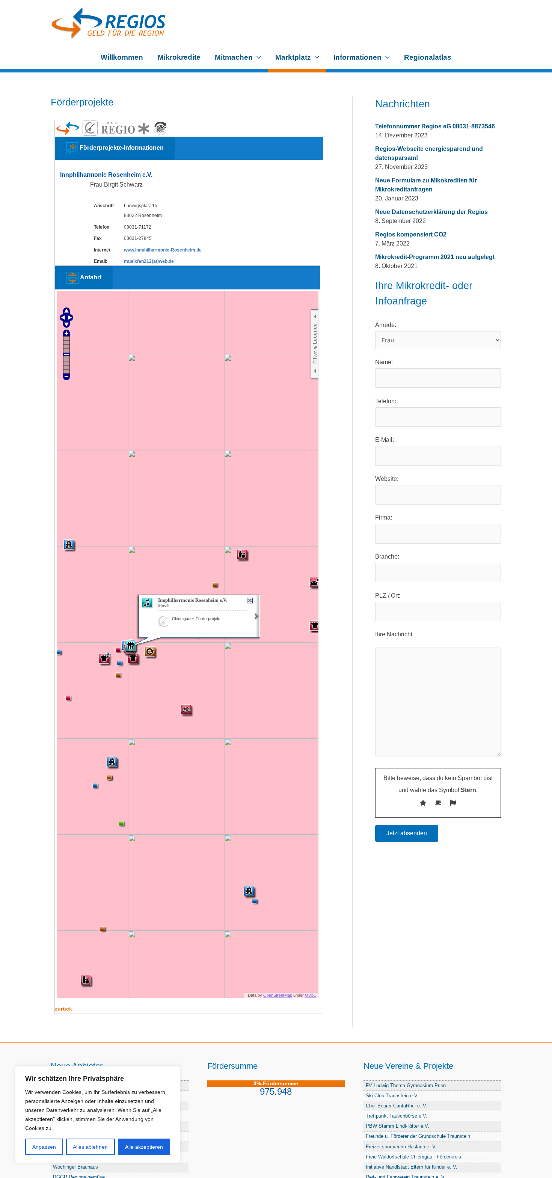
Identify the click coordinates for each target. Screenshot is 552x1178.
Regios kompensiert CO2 (410, 234)
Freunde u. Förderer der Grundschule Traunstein (418, 1136)
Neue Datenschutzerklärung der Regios (431, 212)
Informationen (357, 57)
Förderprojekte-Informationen (121, 148)
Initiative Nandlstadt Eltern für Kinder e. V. (411, 1167)
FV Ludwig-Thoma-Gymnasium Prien (406, 1085)
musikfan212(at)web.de (149, 261)
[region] (97, 1114)
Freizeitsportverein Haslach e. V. (401, 1146)
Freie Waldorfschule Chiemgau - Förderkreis (413, 1157)
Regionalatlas (427, 57)
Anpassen (44, 1147)
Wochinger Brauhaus (75, 1167)
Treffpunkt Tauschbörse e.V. (396, 1116)
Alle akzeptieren (144, 1147)
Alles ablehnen (90, 1147)
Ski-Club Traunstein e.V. (392, 1095)
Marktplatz (293, 57)
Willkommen (122, 57)
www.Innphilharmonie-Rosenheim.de (163, 250)
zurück (63, 1009)
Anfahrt (89, 277)
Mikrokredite (179, 57)
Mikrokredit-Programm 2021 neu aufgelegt (435, 257)
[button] (257, 57)
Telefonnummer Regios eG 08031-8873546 (435, 126)
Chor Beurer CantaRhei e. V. (396, 1106)
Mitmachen (234, 57)
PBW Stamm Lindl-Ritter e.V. (397, 1126)
